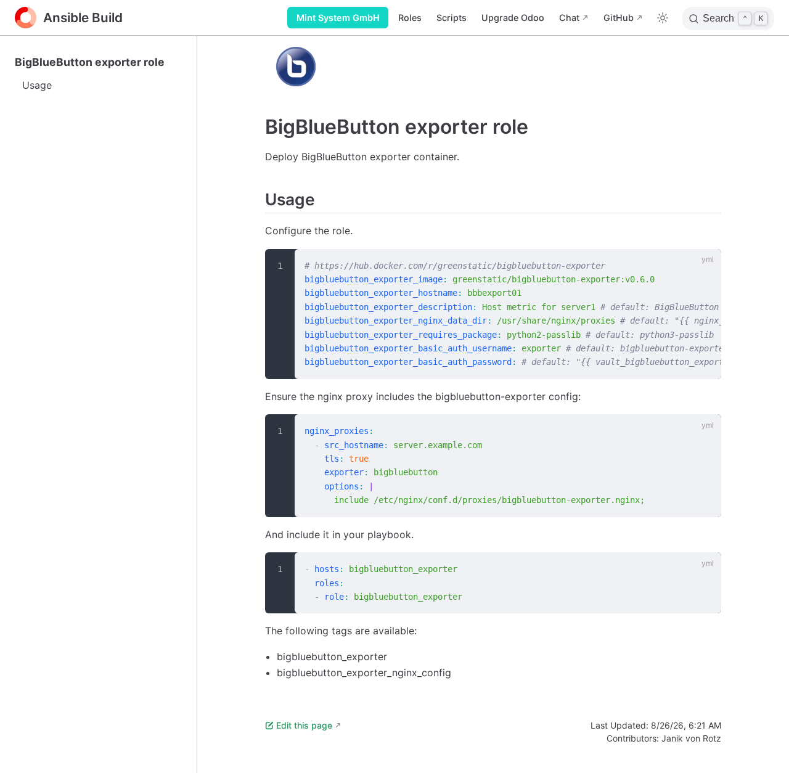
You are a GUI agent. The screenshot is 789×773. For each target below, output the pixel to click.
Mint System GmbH (338, 17)
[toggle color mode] (662, 18)
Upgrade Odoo (512, 17)
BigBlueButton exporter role (90, 61)
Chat (569, 17)
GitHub (618, 17)
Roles (410, 17)
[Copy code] (704, 265)
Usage (37, 85)
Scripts (451, 17)
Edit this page (304, 725)
